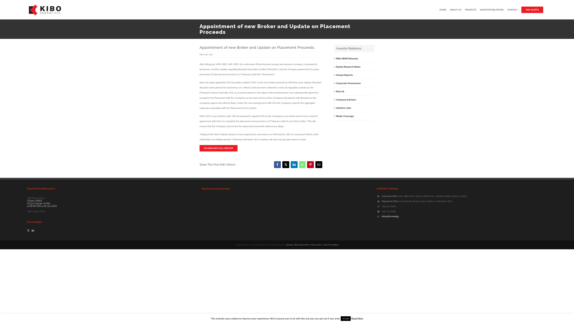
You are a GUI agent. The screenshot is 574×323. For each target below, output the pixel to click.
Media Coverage (345, 116)
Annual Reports (344, 75)
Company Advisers (346, 99)
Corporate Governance (348, 83)
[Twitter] (28, 230)
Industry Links (343, 108)
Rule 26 (340, 91)
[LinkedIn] (33, 230)
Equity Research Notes (348, 66)
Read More (357, 318)
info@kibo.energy (390, 216)
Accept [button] (345, 318)
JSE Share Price (36, 211)
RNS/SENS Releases (347, 58)
